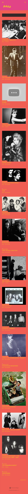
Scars (4, 102)
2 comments (7, 41)
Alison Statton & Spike (10, 183)
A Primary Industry (9, 40)
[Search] (25, 2)
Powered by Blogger (15, 487)
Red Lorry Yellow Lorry (11, 430)
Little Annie (6, 125)
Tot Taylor (6, 77)
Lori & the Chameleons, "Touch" (13, 358)
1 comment (6, 126)
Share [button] (3, 41)
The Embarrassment (9, 465)
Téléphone (6, 213)
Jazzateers (6, 473)
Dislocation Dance (9, 406)
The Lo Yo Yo (6, 306)
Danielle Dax (6, 162)
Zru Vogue (6, 281)
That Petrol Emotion (9, 250)
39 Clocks (5, 242)
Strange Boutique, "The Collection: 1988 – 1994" (10, 456)
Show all (23, 15)
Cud (3, 191)
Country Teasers (8, 328)
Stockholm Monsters (10, 366)
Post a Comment (7, 79)
